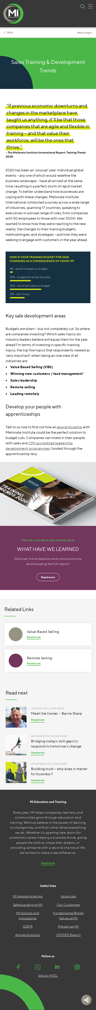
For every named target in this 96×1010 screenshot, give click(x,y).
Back (10, 32)
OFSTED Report (68, 935)
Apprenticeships (27, 935)
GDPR (28, 926)
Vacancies (68, 896)
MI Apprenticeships (27, 896)
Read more (48, 577)
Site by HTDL (48, 975)
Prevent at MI (68, 926)
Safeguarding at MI (27, 905)
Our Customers (68, 905)
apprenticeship (69, 427)
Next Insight (84, 32)
